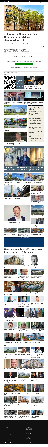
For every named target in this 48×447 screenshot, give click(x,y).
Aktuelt (41, 2)
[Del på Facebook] (41, 46)
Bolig (12, 2)
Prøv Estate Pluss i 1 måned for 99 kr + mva (24, 64)
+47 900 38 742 (30, 438)
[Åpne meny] (43, 1)
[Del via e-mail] (43, 46)
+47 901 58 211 (30, 429)
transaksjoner (12, 72)
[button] (5, 97)
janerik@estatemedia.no (29, 428)
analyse (8, 72)
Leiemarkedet (30, 2)
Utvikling (18, 2)
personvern (11, 439)
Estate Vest (24, 2)
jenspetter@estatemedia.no (29, 437)
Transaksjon (7, 2)
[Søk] (41, 1)
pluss (5, 72)
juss (16, 72)
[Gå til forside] (6, 1)
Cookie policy (7, 439)
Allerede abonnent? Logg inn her (24, 58)
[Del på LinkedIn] (42, 46)
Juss (35, 2)
